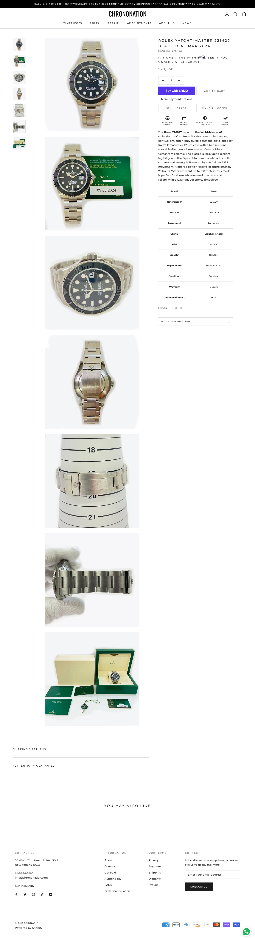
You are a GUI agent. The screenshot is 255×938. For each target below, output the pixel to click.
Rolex (95, 23)
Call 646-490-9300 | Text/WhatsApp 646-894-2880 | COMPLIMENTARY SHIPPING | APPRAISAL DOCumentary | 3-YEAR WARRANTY (127, 4)
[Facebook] (171, 308)
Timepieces (72, 23)
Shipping (155, 872)
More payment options (176, 99)
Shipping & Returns (29, 749)
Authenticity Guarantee (34, 765)
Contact (110, 866)
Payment (155, 866)
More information (175, 321)
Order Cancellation (117, 891)
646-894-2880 (24, 873)
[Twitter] (176, 308)
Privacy (153, 860)
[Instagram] (33, 894)
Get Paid (110, 872)
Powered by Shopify (28, 928)
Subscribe (199, 886)
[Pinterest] (181, 308)
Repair (113, 23)
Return (153, 885)
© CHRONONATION (28, 923)
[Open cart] (244, 14)
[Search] (235, 14)
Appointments (139, 23)
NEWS (187, 23)
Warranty (155, 878)
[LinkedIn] (50, 894)
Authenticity (113, 878)
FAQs (108, 885)
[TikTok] (42, 894)
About (109, 860)
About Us (167, 23)
